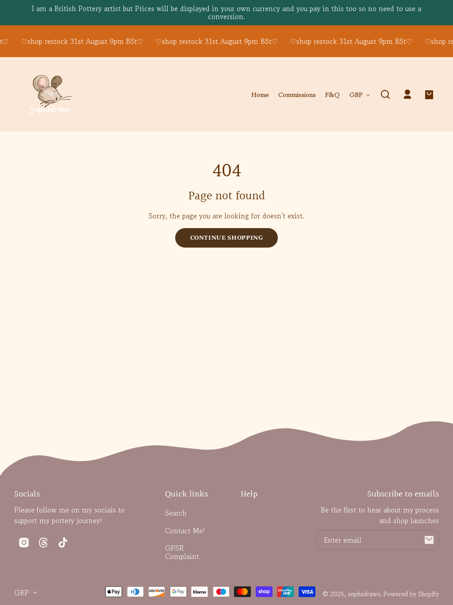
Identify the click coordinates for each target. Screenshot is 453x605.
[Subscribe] (429, 540)
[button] (385, 94)
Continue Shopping (226, 237)
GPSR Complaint (182, 552)
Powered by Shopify (411, 593)
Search (176, 513)
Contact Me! (185, 530)
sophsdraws (364, 593)
